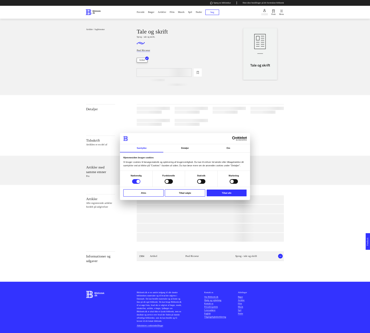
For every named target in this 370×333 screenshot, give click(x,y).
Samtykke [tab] (142, 148)
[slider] (260, 54)
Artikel (142, 60)
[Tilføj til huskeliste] (198, 72)
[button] (210, 256)
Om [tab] (228, 148)
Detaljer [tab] (185, 148)
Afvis (143, 193)
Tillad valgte (185, 193)
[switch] (169, 181)
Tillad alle (226, 193)
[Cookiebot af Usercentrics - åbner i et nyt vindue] (234, 138)
